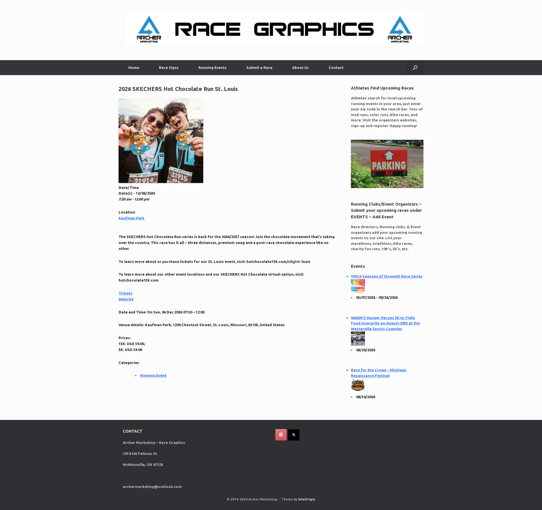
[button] (415, 67)
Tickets (125, 293)
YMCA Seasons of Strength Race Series (387, 276)
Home (133, 67)
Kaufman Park (132, 218)
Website (126, 299)
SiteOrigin (306, 499)
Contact (336, 67)
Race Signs (169, 67)
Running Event (153, 375)
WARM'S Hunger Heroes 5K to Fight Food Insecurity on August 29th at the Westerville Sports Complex (385, 323)
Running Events (212, 67)
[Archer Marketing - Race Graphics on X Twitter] (294, 435)
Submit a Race (259, 67)
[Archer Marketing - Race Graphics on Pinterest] (281, 435)
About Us (300, 67)
